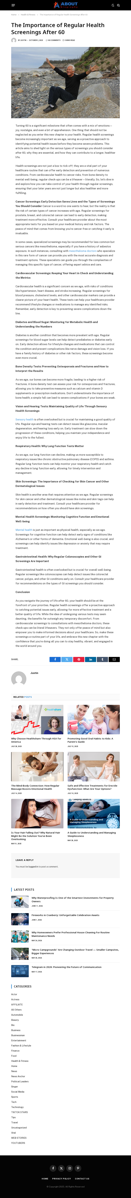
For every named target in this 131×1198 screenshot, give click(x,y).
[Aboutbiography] (65, 5)
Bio (13, 1025)
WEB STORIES (19, 1138)
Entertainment (18, 1040)
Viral (13, 1133)
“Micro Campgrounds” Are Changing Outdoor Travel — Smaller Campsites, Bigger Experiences (75, 951)
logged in (33, 866)
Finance (15, 1050)
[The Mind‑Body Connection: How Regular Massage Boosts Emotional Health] (37, 766)
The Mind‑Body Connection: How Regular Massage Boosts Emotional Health (35, 787)
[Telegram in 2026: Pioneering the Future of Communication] (20, 971)
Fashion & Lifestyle (21, 1045)
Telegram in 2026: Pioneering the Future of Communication (66, 967)
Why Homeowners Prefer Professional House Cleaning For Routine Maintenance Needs (71, 934)
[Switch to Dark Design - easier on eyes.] (113, 5)
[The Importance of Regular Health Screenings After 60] (65, 82)
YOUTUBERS (18, 1143)
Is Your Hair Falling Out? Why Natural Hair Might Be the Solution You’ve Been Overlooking (35, 836)
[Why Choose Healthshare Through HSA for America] (37, 719)
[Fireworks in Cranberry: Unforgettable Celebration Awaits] (20, 919)
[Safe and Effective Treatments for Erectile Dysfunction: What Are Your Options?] (94, 766)
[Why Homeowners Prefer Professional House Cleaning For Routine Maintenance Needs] (20, 936)
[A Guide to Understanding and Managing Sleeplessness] (94, 813)
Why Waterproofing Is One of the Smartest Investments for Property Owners (73, 899)
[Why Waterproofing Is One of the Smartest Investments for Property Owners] (20, 902)
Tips (13, 1117)
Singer (14, 1086)
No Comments (54, 40)
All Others (16, 1009)
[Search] (118, 5)
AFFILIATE (17, 1004)
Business (15, 1030)
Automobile (17, 1015)
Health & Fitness (19, 1061)
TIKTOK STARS (19, 1112)
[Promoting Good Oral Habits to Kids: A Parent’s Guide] (94, 719)
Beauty (15, 1020)
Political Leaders (20, 1081)
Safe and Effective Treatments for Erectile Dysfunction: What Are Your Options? (92, 787)
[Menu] (13, 5)
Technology (17, 1107)
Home (14, 1066)
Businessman (18, 1035)
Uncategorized (19, 1127)
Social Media (17, 1091)
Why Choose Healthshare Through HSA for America (36, 740)
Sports (14, 1097)
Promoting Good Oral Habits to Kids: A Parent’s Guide (90, 740)
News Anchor (18, 1076)
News (14, 1071)
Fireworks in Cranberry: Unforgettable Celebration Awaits (65, 915)
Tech (13, 1102)
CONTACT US (82, 1178)
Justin (23, 40)
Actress (15, 999)
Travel (14, 1122)
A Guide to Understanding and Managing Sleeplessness (92, 834)
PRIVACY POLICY (61, 1178)
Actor (14, 994)
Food (13, 1056)
